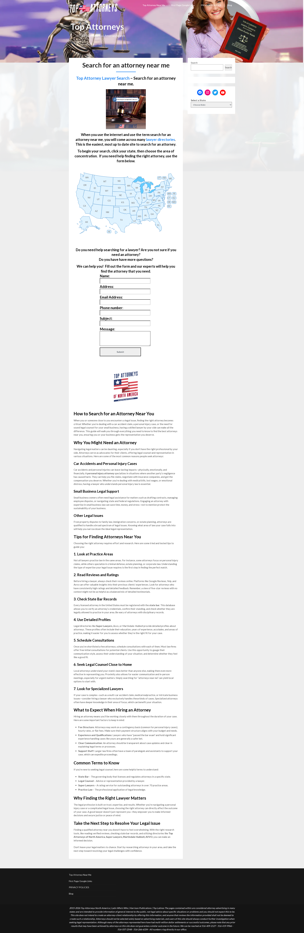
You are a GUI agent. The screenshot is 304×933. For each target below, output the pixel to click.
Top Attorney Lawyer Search (103, 78)
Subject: (106, 318)
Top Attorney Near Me (153, 5)
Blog (230, 5)
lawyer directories (160, 139)
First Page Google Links (183, 5)
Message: (107, 329)
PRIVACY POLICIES (211, 5)
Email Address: (111, 297)
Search (194, 62)
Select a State (198, 100)
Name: (105, 276)
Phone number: (111, 308)
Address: (107, 286)
